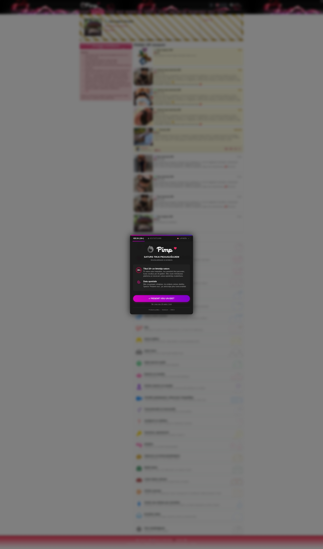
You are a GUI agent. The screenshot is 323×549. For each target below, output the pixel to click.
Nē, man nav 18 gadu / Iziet (161, 304)
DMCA (172, 310)
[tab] (139, 238)
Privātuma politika (154, 310)
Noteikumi (165, 310)
